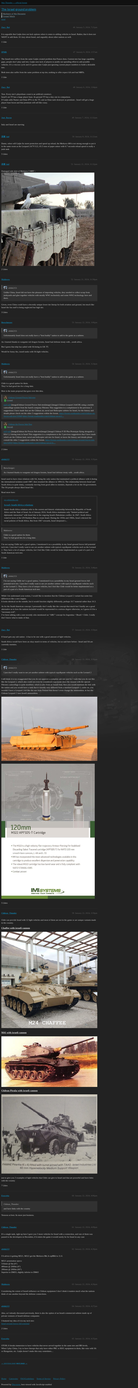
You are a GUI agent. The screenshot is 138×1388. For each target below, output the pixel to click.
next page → (21, 1363)
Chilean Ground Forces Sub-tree (21, 397)
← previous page (8, 1363)
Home (3, 1379)
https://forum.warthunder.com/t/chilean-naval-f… (43, 416)
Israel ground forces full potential (15, 1324)
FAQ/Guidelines (27, 1379)
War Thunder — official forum (14, 3)
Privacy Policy (59, 1379)
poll (5, 405)
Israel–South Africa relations (18, 505)
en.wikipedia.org (11, 500)
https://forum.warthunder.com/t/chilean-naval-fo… (34, 443)
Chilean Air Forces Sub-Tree (20, 424)
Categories (13, 1379)
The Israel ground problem (18, 9)
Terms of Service (44, 1379)
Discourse (16, 1384)
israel (3, 19)
